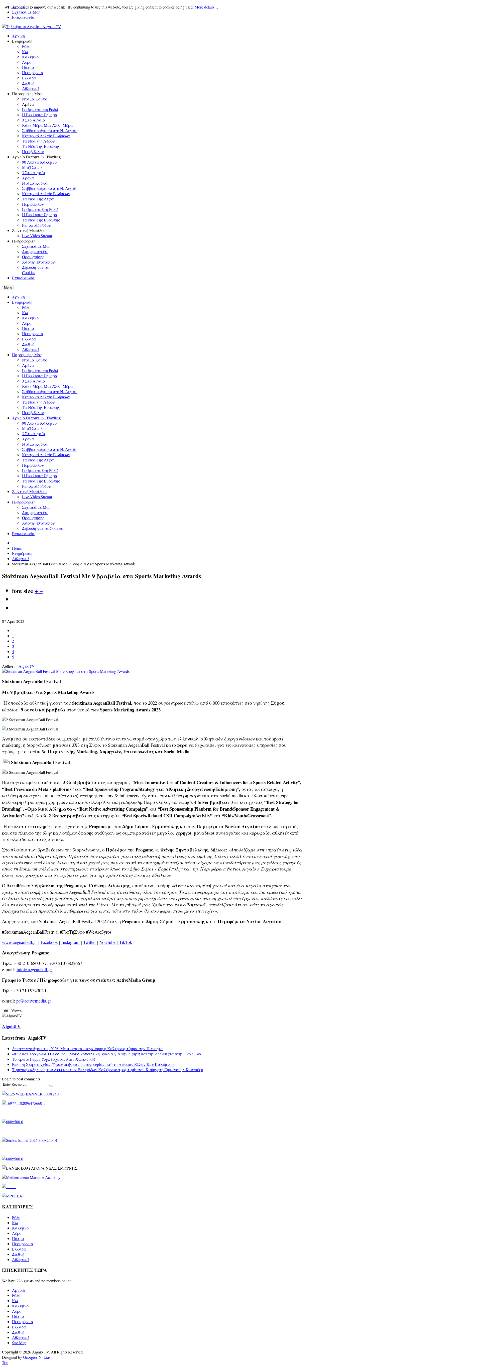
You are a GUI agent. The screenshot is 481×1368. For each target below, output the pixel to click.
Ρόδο (26, 307)
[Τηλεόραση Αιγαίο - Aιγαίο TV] (31, 26)
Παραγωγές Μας (27, 354)
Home (17, 548)
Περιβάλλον (33, 412)
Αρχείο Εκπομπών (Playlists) (36, 417)
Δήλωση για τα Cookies (42, 528)
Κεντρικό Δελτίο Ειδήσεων (46, 396)
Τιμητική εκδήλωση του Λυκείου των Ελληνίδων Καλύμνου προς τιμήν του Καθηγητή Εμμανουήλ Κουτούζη (107, 1069)
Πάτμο (28, 328)
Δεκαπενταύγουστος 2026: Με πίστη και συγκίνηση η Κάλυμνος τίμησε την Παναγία (87, 1048)
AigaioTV (27, 666)
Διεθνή (28, 344)
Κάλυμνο (30, 317)
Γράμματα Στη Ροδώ (40, 470)
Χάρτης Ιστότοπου (38, 523)
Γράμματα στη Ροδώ (40, 370)
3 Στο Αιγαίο (33, 381)
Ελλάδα (29, 338)
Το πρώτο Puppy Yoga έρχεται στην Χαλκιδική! (53, 1059)
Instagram (70, 942)
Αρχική (18, 296)
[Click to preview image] (66, 671)
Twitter (89, 942)
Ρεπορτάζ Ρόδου (36, 486)
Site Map (19, 1342)
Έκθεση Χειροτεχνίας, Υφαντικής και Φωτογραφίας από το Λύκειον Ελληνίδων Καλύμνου (93, 1064)
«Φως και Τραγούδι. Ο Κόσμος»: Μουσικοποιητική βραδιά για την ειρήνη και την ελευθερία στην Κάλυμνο (106, 1053)
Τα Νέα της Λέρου (38, 402)
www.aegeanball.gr (19, 942)
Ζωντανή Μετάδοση (30, 491)
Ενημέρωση (22, 302)
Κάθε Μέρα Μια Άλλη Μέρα (47, 386)
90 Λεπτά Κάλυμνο (39, 423)
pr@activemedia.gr (33, 1001)
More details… (206, 7)
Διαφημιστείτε (35, 512)
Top (5, 1362)
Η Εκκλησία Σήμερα (39, 375)
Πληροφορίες (24, 502)
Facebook (49, 942)
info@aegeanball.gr (34, 969)
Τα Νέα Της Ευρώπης (41, 407)
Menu (8, 287)
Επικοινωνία (23, 17)
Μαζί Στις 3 (32, 428)
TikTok (125, 942)
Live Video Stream (37, 496)
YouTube (107, 942)
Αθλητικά (30, 349)
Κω (25, 312)
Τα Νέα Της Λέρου (38, 459)
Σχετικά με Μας (36, 507)
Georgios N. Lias (36, 1357)
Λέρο (26, 323)
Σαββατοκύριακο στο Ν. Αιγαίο (49, 391)
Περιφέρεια (32, 333)
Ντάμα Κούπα (35, 359)
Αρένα (28, 365)
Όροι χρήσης (33, 517)
